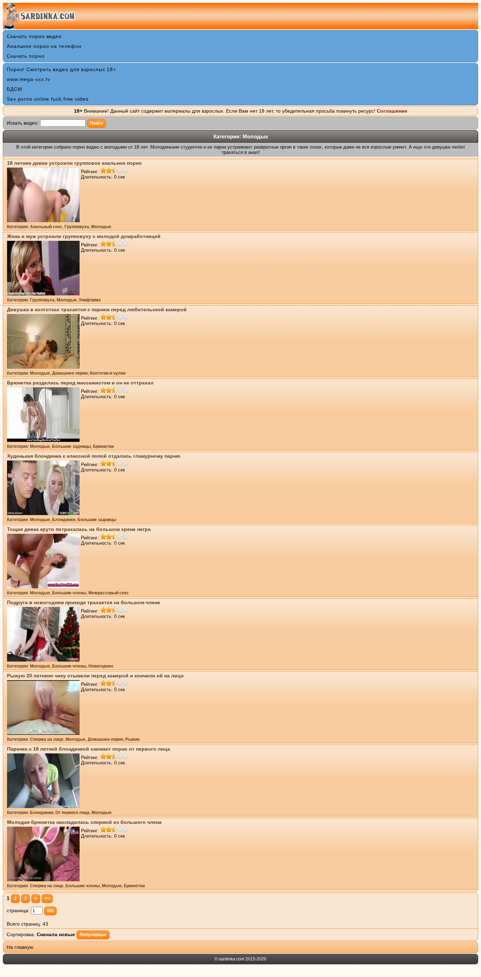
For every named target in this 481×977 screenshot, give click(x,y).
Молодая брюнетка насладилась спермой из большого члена (84, 822)
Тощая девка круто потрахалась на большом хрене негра (79, 529)
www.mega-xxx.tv (28, 79)
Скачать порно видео (34, 36)
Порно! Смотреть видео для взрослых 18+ (61, 69)
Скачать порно (26, 56)
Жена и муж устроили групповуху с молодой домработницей (84, 236)
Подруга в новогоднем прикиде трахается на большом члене (83, 602)
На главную (20, 947)
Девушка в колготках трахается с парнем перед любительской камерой (97, 309)
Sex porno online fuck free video (48, 99)
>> (47, 898)
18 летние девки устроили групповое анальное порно (74, 163)
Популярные (93, 934)
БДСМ (14, 89)
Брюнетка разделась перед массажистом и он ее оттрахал (80, 383)
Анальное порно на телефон (44, 46)
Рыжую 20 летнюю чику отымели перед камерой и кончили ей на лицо (95, 675)
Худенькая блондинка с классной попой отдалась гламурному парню (93, 456)
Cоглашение (392, 111)
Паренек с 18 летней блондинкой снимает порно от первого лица (88, 749)
